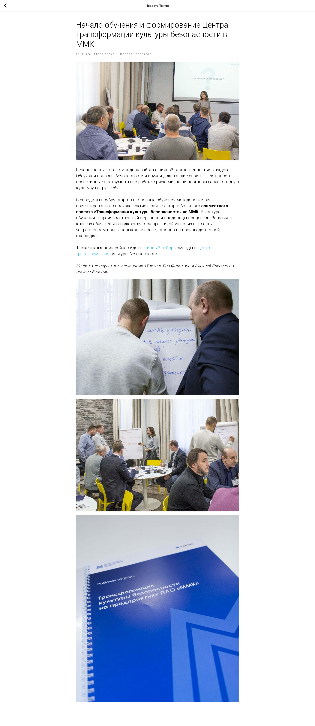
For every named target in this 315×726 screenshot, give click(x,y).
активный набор (156, 247)
